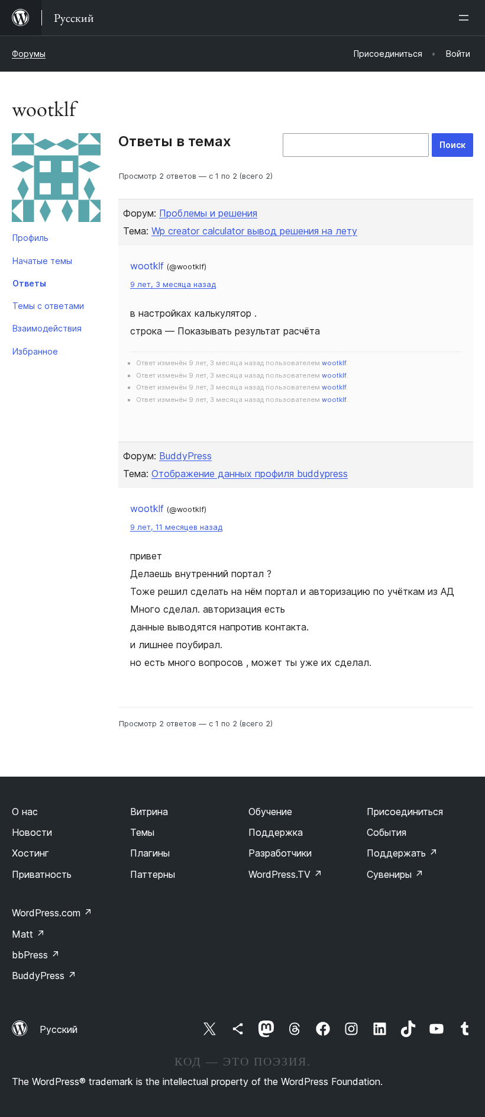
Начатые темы (42, 261)
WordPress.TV (285, 874)
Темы (142, 832)
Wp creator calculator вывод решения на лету (254, 231)
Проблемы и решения (208, 213)
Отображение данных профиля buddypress (249, 473)
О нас (25, 811)
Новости (32, 832)
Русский (58, 1029)
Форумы (29, 54)
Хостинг (30, 853)
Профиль (30, 238)
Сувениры (395, 874)
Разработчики (280, 853)
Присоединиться (405, 811)
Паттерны (152, 874)
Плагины (150, 853)
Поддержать (402, 853)
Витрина (149, 811)
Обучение (270, 811)
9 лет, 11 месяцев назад (176, 527)
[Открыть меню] (466, 18)
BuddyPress (185, 456)
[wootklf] (56, 180)
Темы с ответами (48, 306)
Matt (28, 934)
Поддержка (275, 832)
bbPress (36, 955)
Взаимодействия (47, 328)
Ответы (29, 283)
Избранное (35, 351)
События (386, 832)
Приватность (42, 874)
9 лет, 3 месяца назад (173, 284)
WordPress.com (52, 913)
